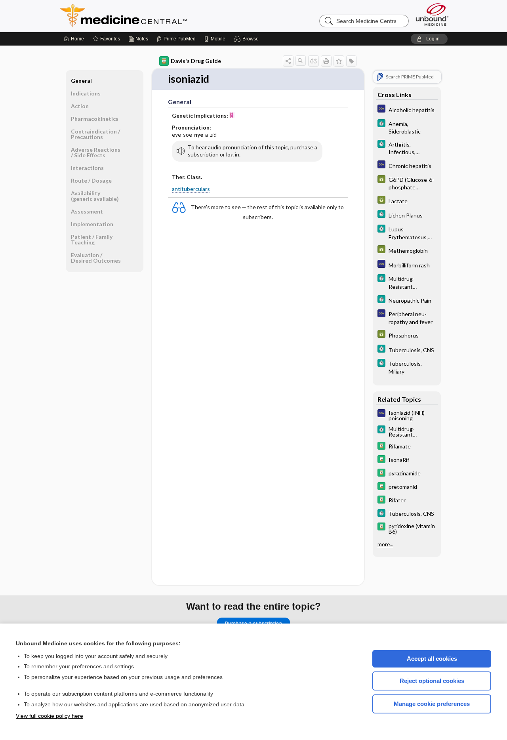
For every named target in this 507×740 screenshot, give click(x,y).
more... (385, 544)
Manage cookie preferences (432, 703)
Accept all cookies (432, 658)
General (81, 80)
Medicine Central (158, 16)
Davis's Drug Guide (196, 60)
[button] (247, 39)
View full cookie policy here (49, 716)
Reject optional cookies (432, 680)
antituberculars (191, 188)
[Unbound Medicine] (432, 14)
